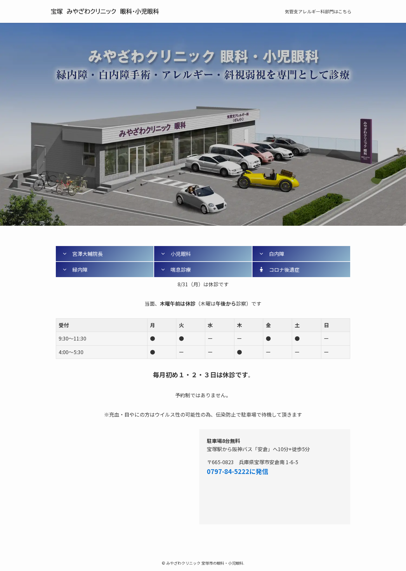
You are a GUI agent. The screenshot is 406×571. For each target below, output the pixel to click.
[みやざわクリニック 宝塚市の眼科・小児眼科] (114, 11)
